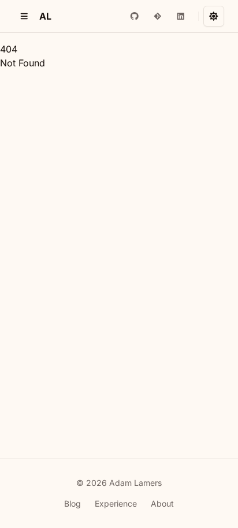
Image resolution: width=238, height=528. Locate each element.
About (162, 503)
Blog (72, 503)
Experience (116, 503)
